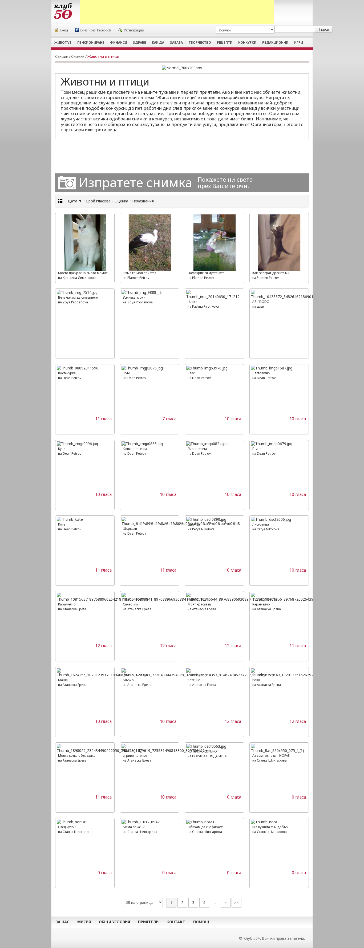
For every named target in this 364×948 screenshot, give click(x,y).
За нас (62, 921)
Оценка (121, 201)
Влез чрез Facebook (95, 30)
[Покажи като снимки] (61, 201)
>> (236, 902)
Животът (62, 42)
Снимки (77, 56)
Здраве (139, 42)
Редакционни (275, 42)
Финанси (118, 42)
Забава (176, 42)
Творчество (200, 42)
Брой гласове (98, 201)
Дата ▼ (75, 201)
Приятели (148, 921)
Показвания (143, 201)
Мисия (84, 921)
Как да (158, 42)
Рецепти (224, 42)
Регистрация (134, 30)
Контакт (176, 921)
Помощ (201, 921)
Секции (61, 56)
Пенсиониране (90, 42)
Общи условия (114, 921)
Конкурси (247, 42)
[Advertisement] (177, 12)
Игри (298, 42)
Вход (64, 30)
